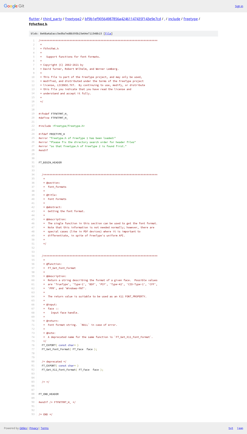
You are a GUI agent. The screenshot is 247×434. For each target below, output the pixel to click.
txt (230, 428)
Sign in (239, 6)
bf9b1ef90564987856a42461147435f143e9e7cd (123, 18)
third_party (52, 18)
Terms (45, 428)
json (240, 428)
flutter (34, 18)
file (108, 33)
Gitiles (23, 428)
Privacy (33, 428)
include (174, 18)
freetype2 (73, 18)
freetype (191, 18)
